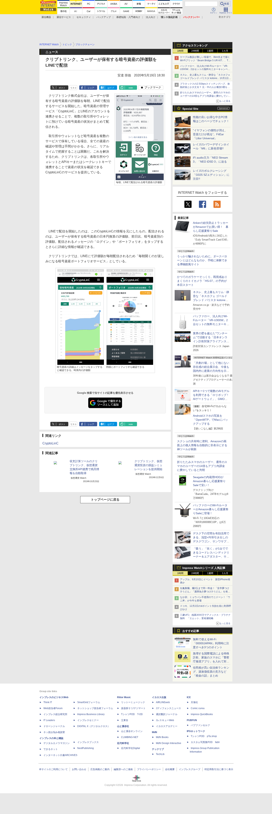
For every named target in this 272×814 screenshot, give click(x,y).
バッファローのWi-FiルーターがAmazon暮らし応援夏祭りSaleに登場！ (210, 509)
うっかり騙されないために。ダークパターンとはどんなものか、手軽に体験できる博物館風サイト (202, 260)
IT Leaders (49, 720)
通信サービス (64, 17)
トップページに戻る (105, 499)
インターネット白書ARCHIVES (60, 755)
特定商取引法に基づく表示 (218, 769)
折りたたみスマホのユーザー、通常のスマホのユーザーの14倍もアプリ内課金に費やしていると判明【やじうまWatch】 (205, 96)
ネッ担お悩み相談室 (54, 732)
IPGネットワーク (196, 731)
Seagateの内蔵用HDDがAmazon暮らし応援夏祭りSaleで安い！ (209, 481)
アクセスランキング (194, 45)
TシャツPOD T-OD (132, 714)
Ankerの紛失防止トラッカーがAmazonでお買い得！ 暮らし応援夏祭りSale (210, 226)
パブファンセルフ (200, 725)
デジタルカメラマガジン (56, 743)
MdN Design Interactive (168, 743)
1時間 (180, 50)
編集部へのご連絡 (123, 769)
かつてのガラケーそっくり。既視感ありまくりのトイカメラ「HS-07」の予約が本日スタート (202, 280)
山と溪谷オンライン (132, 731)
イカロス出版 (159, 697)
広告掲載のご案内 (100, 769)
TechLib (160, 754)
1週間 (210, 50)
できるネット (50, 749)
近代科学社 (123, 743)
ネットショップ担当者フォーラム (95, 708)
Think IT (47, 702)
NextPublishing (85, 748)
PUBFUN (192, 720)
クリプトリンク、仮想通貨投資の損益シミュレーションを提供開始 (148, 465)
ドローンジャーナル (54, 726)
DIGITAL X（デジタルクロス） (93, 726)
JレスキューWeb (165, 720)
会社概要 (170, 769)
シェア (91, 88)
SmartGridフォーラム (88, 702)
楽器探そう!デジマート (133, 708)
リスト (73, 88)
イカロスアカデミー (166, 726)
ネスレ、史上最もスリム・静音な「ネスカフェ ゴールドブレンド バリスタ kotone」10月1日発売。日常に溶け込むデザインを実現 (211, 300)
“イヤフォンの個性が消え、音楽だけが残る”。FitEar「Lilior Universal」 (210, 134)
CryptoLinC (50, 443)
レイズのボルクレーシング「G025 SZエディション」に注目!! (211, 174)
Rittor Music (124, 697)
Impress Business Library (91, 714)
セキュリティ (83, 17)
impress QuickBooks (202, 714)
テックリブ (158, 749)
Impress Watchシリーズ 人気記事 (203, 567)
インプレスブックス (88, 742)
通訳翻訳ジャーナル (166, 714)
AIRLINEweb (163, 702)
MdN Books (162, 737)
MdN (154, 732)
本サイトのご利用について (53, 769)
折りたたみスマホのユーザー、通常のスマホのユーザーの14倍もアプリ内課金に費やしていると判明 (202, 466)
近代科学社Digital (130, 748)
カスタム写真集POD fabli (205, 742)
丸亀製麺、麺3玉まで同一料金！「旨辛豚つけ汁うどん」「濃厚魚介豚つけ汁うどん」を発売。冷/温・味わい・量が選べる (204, 591)
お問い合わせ (79, 769)
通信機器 (46, 17)
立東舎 (124, 720)
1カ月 (225, 50)
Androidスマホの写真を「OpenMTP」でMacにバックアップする (210, 419)
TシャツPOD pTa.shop (204, 736)
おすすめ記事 (190, 630)
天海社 (194, 702)
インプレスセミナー (88, 720)
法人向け (150, 17)
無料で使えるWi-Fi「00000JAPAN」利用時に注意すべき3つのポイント (211, 643)
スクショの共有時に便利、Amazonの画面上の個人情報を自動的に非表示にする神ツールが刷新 (202, 445)
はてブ (111, 88)
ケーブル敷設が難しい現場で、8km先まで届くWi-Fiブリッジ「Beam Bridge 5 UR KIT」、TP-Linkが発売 (205, 60)
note (131, 88)
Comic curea (197, 708)
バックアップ (103, 17)
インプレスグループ (189, 769)
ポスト (62, 88)
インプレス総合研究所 (55, 714)
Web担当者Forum (53, 708)
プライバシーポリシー (149, 769)
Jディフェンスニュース (168, 708)
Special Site (190, 108)
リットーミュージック (133, 702)
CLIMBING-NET (129, 737)
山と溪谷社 (123, 726)
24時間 (195, 50)
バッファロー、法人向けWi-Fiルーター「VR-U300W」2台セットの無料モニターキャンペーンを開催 (205, 69)
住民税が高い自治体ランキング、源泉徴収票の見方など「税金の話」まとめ (211, 671)
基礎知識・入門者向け (128, 17)
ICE (189, 697)
